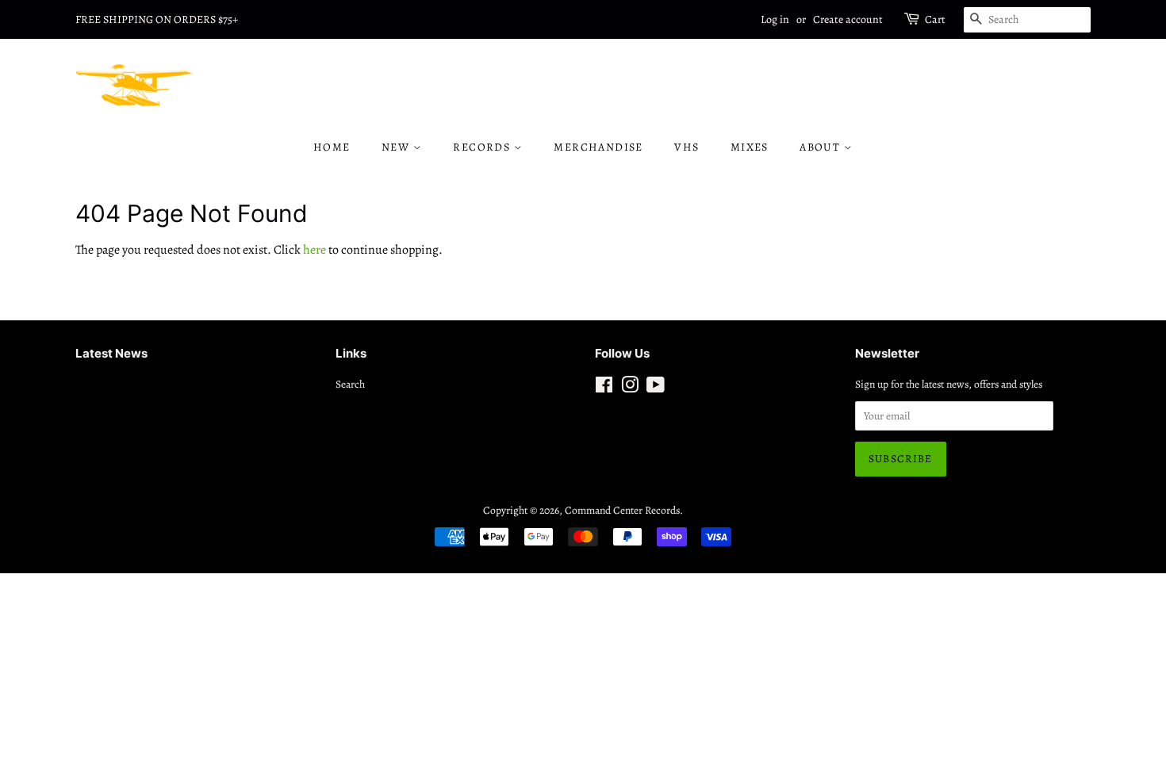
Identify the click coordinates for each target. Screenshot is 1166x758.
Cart (935, 19)
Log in (775, 19)
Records (483, 147)
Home (332, 147)
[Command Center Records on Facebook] (604, 388)
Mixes (750, 147)
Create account (848, 19)
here (314, 249)
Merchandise (598, 147)
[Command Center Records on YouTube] (655, 388)
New (397, 147)
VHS (686, 147)
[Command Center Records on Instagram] (630, 388)
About (821, 147)
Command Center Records (622, 510)
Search (350, 384)
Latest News (111, 353)
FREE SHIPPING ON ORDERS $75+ (156, 19)
